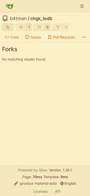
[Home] (9, 6)
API (57, 191)
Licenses (41, 191)
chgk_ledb (41, 18)
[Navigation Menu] (83, 6)
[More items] (84, 37)
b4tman (18, 18)
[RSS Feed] (8, 27)
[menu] (35, 183)
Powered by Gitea (32, 170)
